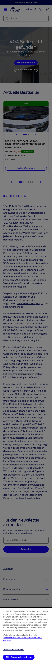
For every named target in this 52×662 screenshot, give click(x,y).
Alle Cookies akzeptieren (18, 657)
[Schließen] (48, 612)
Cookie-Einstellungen (13, 649)
